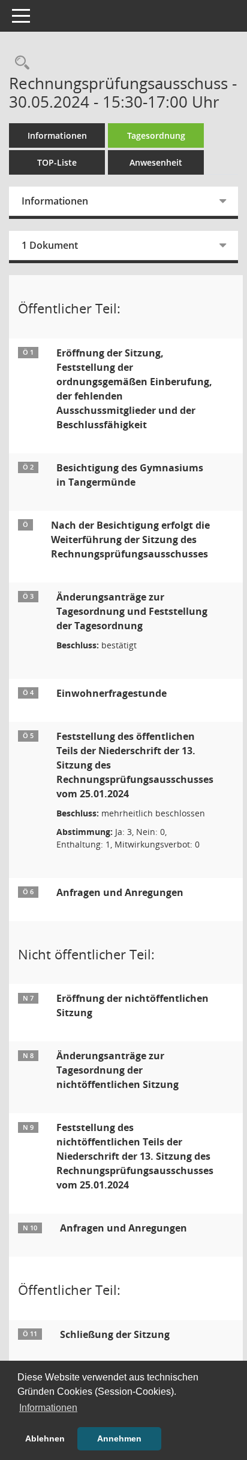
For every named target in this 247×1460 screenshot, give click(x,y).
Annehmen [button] (119, 1438)
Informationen (57, 135)
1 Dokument (50, 245)
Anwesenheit (155, 162)
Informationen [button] (48, 1408)
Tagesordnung (156, 135)
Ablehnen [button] (45, 1438)
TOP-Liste (57, 162)
